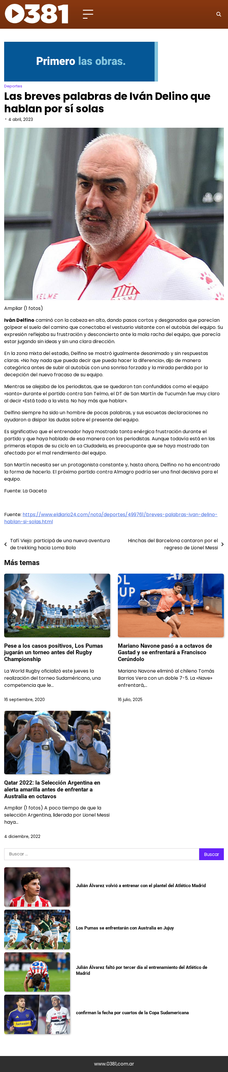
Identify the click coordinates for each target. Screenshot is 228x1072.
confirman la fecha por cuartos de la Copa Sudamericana (132, 1012)
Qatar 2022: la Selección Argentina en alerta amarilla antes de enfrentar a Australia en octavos (52, 789)
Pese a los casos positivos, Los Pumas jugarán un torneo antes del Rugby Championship (53, 652)
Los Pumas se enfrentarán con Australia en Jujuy (125, 928)
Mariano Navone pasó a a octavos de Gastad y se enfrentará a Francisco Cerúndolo (165, 652)
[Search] (218, 14)
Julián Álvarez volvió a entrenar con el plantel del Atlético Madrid (141, 885)
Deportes (13, 86)
